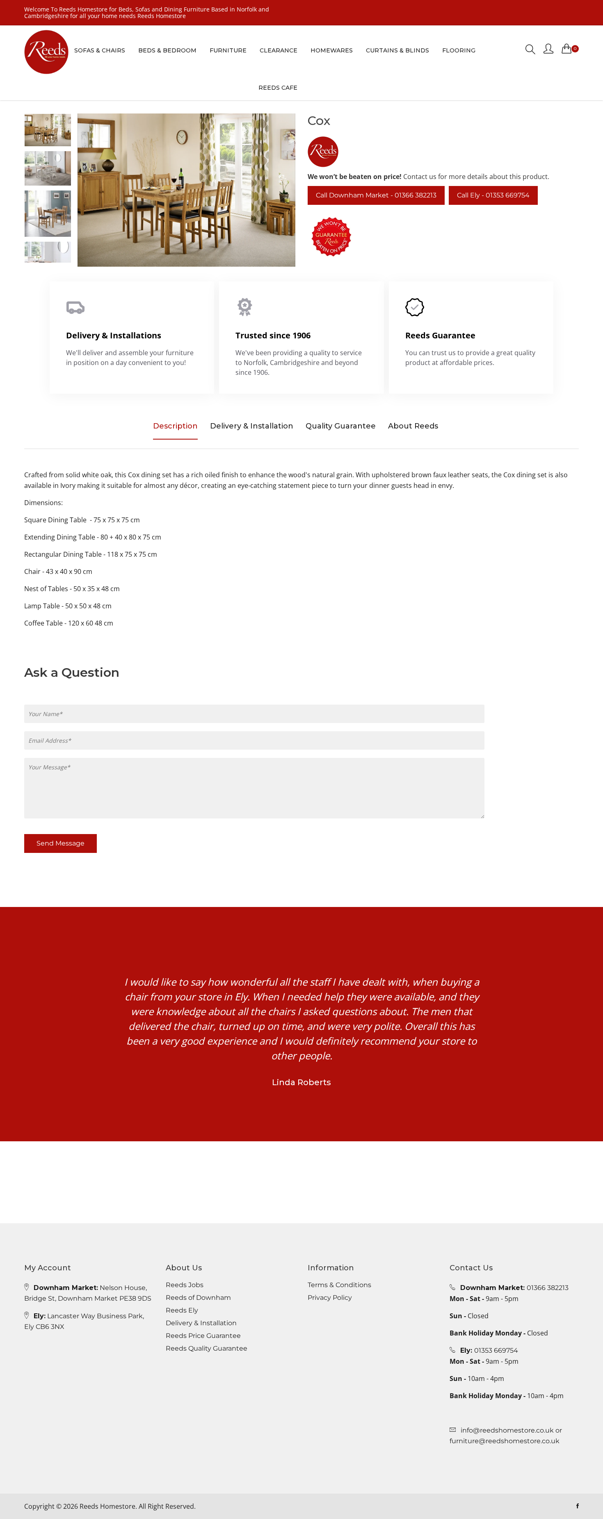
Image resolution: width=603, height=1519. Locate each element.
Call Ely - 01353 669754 (493, 195)
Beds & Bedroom (167, 50)
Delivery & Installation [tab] (251, 426)
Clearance (278, 50)
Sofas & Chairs (99, 50)
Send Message (61, 843)
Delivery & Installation (201, 1323)
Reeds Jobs (184, 1285)
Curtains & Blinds (397, 50)
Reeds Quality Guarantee (206, 1348)
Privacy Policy (330, 1298)
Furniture (228, 50)
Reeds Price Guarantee (203, 1336)
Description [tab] (175, 426)
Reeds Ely (182, 1310)
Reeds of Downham (198, 1298)
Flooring (458, 50)
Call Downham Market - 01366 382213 (376, 195)
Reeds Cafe (277, 87)
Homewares (332, 50)
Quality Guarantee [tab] (341, 426)
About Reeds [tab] (413, 426)
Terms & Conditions (339, 1285)
